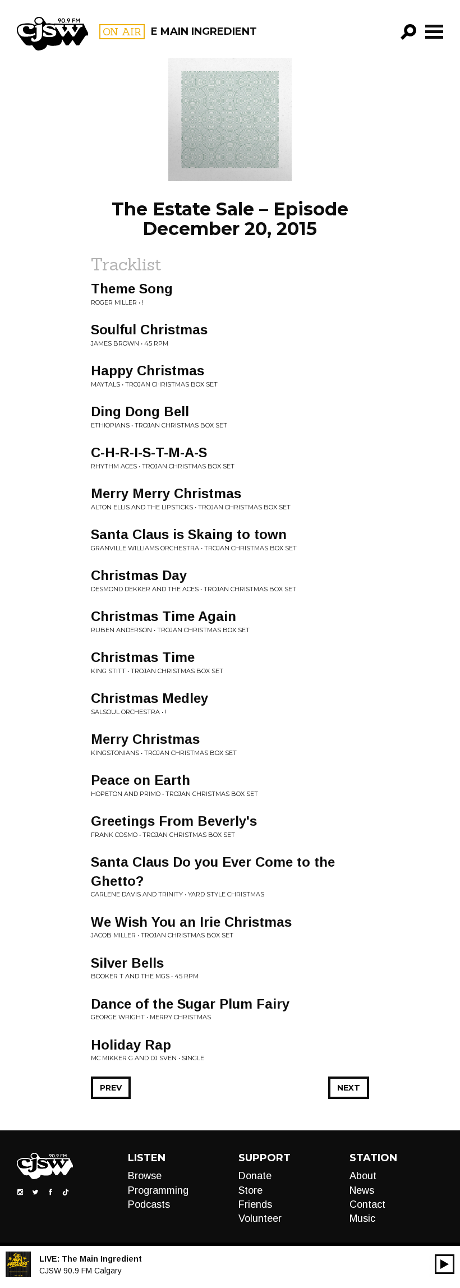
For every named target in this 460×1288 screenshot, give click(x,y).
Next (348, 1088)
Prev (111, 1088)
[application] (444, 1264)
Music (362, 1218)
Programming (158, 1190)
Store (250, 1190)
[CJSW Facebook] (50, 1191)
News (361, 1190)
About (362, 1175)
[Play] (444, 1264)
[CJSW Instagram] (20, 1191)
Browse (145, 1175)
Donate (255, 1175)
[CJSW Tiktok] (65, 1191)
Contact (367, 1204)
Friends (255, 1204)
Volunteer (260, 1218)
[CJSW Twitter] (35, 1191)
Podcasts (149, 1204)
